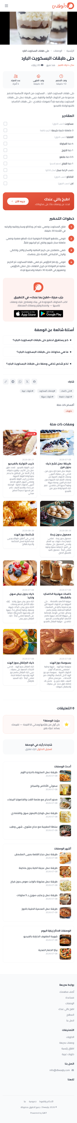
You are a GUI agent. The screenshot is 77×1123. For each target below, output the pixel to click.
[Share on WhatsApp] (20, 381)
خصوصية (33, 1101)
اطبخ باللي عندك (66, 1009)
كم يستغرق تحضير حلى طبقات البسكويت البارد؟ (40, 340)
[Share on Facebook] (34, 381)
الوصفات (57, 50)
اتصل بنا (70, 1020)
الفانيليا (70, 137)
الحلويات (70, 1037)
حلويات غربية (68, 1054)
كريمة (54, 130)
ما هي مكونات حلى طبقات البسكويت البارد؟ (42, 352)
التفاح (64, 163)
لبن (71, 183)
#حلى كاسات (66, 391)
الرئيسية (70, 50)
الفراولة (63, 143)
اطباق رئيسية (67, 1048)
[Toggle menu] (6, 5)
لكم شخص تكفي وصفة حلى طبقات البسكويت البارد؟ (37, 363)
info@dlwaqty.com (60, 1070)
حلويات (69, 411)
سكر (59, 170)
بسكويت (69, 123)
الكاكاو (69, 176)
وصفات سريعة (66, 1042)
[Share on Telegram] (13, 381)
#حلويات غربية (27, 391)
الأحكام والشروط (46, 1101)
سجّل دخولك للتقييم (66, 65)
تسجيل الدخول (44, 749)
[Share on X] (27, 381)
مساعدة (70, 997)
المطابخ (70, 1014)
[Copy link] (6, 381)
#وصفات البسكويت (47, 391)
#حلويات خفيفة (65, 397)
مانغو (62, 157)
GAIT (44, 1113)
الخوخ (64, 150)
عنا (25, 1101)
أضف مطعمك (66, 991)
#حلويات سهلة (47, 397)
